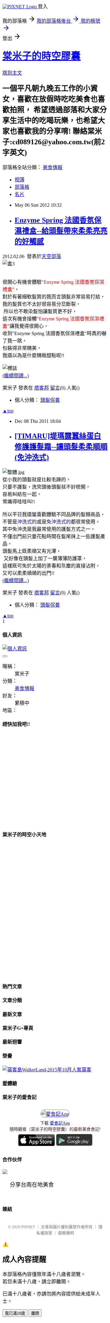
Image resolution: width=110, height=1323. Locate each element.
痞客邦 (41, 387)
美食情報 (52, 167)
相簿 (19, 179)
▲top (7, 410)
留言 (55, 387)
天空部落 (51, 256)
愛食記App (60, 1123)
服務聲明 (66, 1233)
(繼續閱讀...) (15, 375)
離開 (35, 1313)
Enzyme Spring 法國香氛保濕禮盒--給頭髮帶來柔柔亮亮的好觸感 (61, 231)
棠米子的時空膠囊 (41, 55)
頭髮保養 (50, 400)
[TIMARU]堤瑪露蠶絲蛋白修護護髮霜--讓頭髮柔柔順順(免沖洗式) (61, 446)
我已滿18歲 (15, 1313)
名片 (19, 194)
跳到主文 (12, 73)
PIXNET (28, 1227)
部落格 (22, 187)
